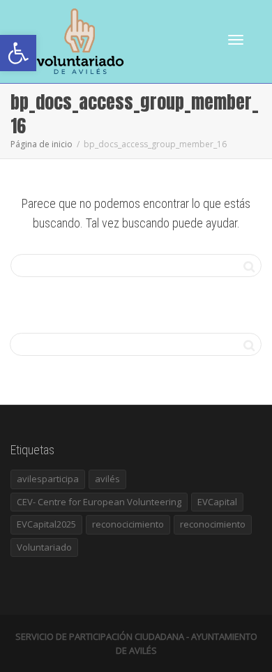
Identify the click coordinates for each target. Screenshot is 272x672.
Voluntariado (44, 547)
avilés (107, 478)
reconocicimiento (128, 524)
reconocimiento (212, 524)
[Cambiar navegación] (235, 40)
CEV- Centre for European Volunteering (99, 501)
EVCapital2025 (46, 524)
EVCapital (217, 501)
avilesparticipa (48, 478)
